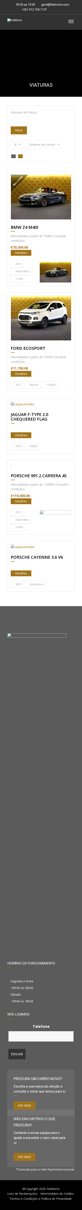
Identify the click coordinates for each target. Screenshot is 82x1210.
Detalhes (21, 253)
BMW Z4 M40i (24, 227)
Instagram (41, 612)
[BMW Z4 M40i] (55, 272)
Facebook (18, 612)
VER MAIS (24, 1105)
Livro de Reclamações (22, 1194)
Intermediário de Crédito (57, 1194)
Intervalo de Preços (24, 112)
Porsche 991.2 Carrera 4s (39, 475)
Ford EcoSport (28, 348)
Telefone (41, 1026)
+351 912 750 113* (34, 9)
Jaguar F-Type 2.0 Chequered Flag (29, 417)
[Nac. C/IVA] (41, 197)
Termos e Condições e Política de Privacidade (40, 1199)
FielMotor (53, 1189)
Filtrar (19, 130)
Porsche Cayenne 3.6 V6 (37, 557)
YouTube (63, 612)
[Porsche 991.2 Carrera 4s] (55, 520)
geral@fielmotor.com (55, 4)
